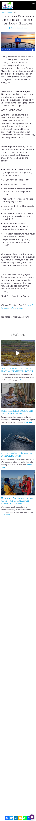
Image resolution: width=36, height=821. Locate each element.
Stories (9, 12)
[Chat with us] (31, 816)
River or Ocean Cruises (19, 28)
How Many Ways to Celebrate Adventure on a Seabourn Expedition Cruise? (17, 501)
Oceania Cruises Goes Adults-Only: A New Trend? (17, 412)
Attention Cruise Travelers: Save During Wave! (16, 454)
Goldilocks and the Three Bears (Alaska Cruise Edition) (17, 370)
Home (2, 12)
